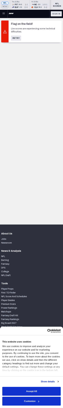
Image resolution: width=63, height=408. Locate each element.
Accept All (31, 391)
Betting (5, 260)
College (5, 271)
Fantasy (5, 264)
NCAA (5, 6)
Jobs (3, 239)
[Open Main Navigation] (3, 14)
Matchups (6, 312)
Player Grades (8, 300)
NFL (5, 3)
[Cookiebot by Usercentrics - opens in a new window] (47, 331)
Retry (16, 38)
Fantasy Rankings (10, 319)
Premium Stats (8, 304)
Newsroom (6, 243)
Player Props (7, 289)
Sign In (56, 14)
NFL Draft (6, 275)
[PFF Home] (11, 14)
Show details (48, 381)
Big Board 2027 (9, 323)
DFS (3, 268)
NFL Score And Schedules (14, 296)
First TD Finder (8, 293)
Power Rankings (9, 308)
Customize (29, 401)
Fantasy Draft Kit (9, 315)
